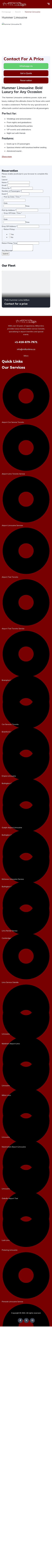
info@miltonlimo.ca (26, 349)
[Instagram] (32, 1320)
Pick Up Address (9, 210)
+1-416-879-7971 (26, 342)
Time (27, 206)
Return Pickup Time (9, 243)
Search (18, 12)
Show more (7, 156)
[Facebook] (20, 1320)
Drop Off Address (9, 226)
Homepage (6, 12)
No (12, 237)
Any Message (7, 250)
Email (4, 185)
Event (4, 194)
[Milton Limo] (14, 4)
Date (5, 203)
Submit (5, 254)
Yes (12, 234)
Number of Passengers (11, 191)
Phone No (6, 188)
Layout (4, 179)
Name (5, 182)
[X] (26, 1320)
